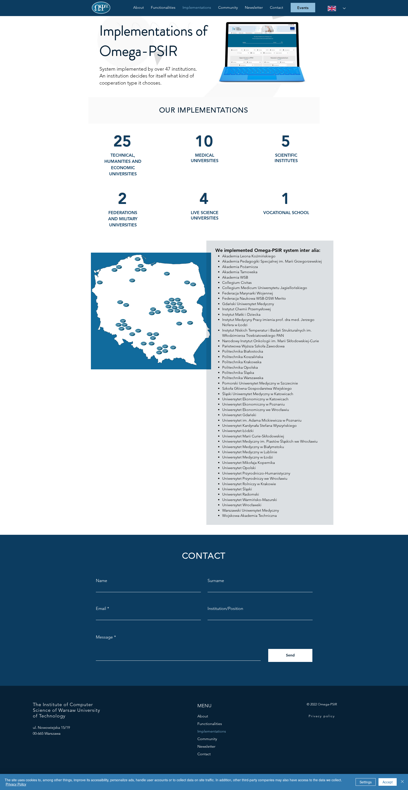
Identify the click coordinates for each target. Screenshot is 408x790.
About (202, 716)
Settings (366, 782)
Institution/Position (225, 608)
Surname (216, 580)
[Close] (402, 782)
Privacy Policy (16, 784)
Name (101, 580)
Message (104, 637)
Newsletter (206, 746)
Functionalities (209, 723)
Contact (204, 754)
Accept (387, 782)
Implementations (211, 731)
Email (101, 608)
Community (207, 739)
